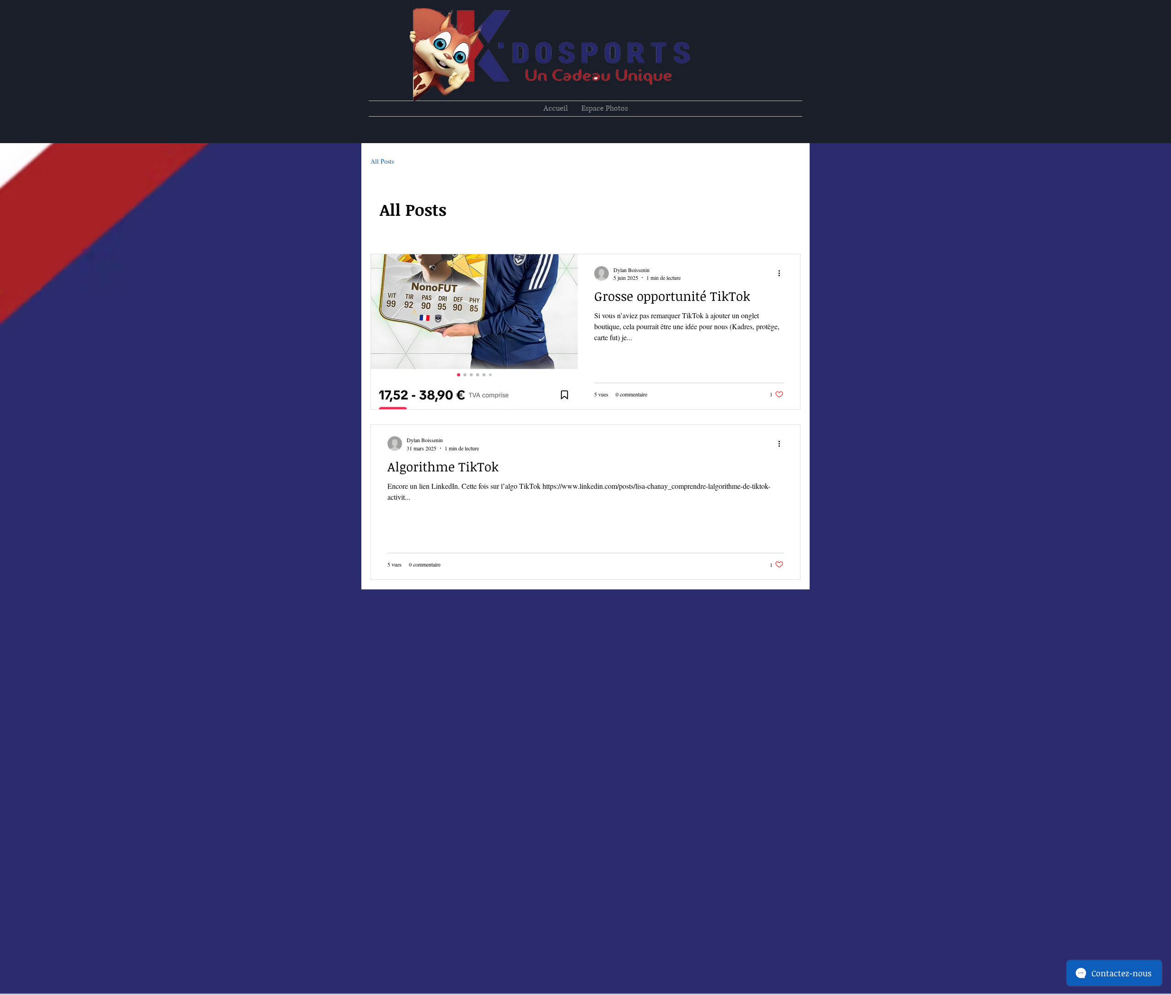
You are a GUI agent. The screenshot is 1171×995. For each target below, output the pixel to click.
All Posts (382, 161)
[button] (605, 108)
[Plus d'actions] (782, 273)
